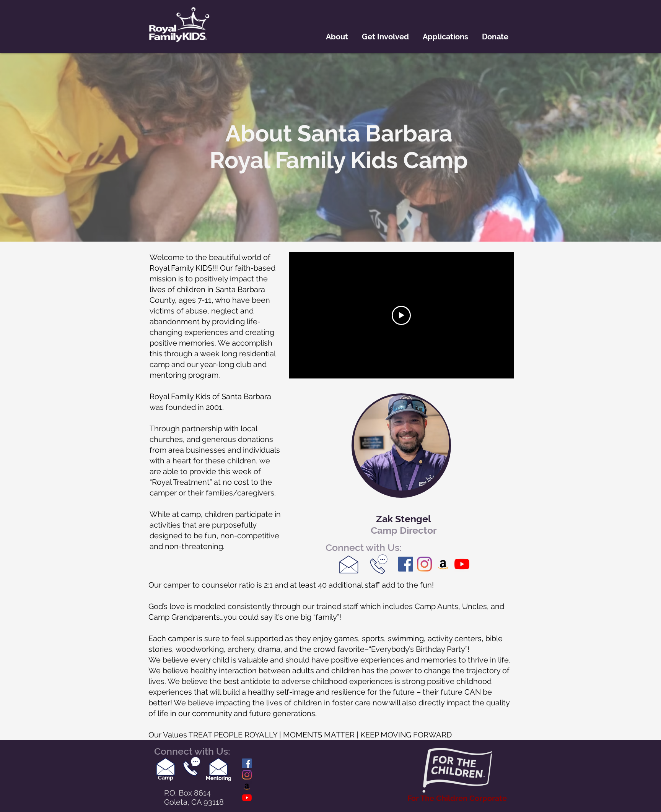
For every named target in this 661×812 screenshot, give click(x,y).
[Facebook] (405, 564)
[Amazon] (443, 564)
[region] (401, 445)
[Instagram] (424, 564)
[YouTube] (461, 564)
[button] (337, 36)
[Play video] (401, 315)
